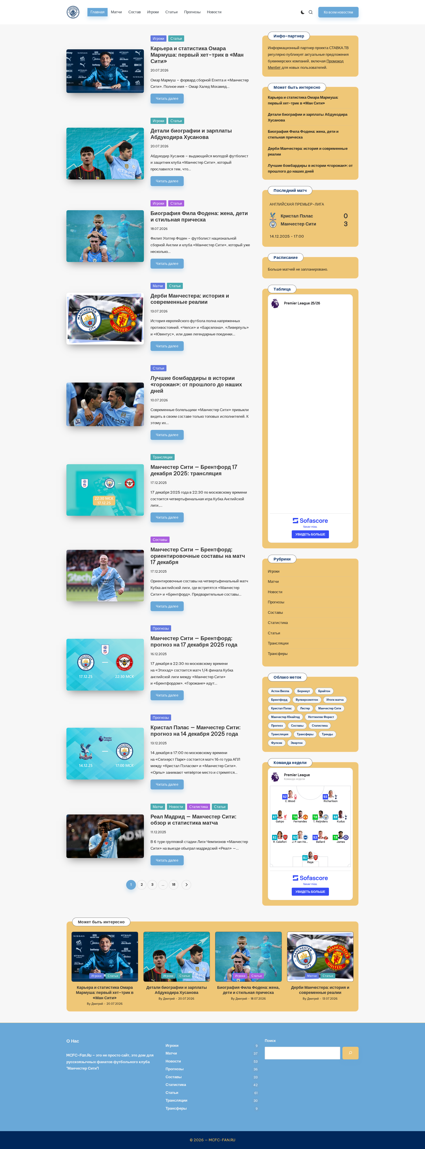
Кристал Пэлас (281, 708)
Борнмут (304, 691)
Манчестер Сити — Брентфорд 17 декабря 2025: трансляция (194, 470)
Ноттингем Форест (321, 717)
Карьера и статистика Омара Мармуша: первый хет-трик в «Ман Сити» (197, 54)
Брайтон (324, 691)
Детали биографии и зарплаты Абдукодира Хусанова (191, 133)
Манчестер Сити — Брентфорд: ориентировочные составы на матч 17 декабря (198, 556)
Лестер (305, 708)
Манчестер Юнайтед (285, 717)
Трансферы (278, 653)
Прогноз (277, 725)
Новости (176, 806)
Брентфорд (279, 699)
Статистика (198, 806)
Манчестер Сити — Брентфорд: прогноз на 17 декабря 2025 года (194, 641)
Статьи (176, 38)
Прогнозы (161, 628)
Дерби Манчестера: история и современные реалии (190, 298)
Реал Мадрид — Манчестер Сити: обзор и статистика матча (193, 819)
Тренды (327, 734)
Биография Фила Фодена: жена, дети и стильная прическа (199, 216)
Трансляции (162, 457)
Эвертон (297, 743)
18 (173, 885)
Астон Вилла (280, 691)
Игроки (158, 38)
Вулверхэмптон (307, 699)
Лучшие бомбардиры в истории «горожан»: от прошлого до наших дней (196, 384)
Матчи (158, 286)
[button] (338, 12)
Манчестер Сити (329, 708)
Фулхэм (276, 743)
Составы (160, 539)
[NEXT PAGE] (186, 885)
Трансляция (279, 734)
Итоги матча (335, 699)
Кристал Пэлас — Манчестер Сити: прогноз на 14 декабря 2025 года (196, 730)
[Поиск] (350, 1053)
